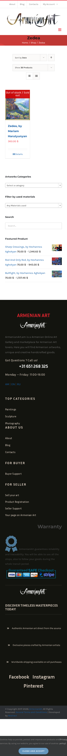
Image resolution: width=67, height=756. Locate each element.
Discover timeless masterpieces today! (31, 607)
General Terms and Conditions (31, 712)
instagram (43, 677)
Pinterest (33, 686)
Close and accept (33, 751)
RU (19, 384)
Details (19, 154)
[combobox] (33, 185)
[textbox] (33, 185)
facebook (19, 677)
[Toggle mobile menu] (60, 29)
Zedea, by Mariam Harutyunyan (17, 131)
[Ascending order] (51, 57)
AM (7, 384)
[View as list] (36, 76)
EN (13, 384)
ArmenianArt (35, 709)
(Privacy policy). (63, 741)
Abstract (12, 715)
